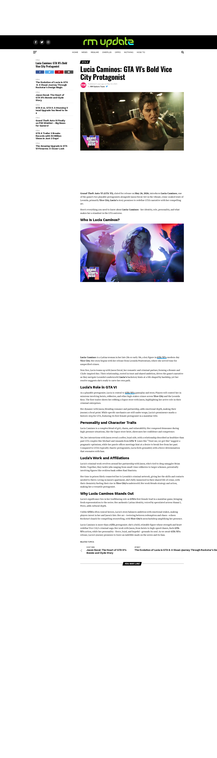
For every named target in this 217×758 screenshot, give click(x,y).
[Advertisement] (108, 17)
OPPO (118, 52)
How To (141, 52)
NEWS (84, 52)
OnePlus (107, 52)
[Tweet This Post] (49, 72)
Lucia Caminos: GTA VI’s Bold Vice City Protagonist (51, 64)
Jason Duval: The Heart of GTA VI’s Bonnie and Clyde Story (50, 97)
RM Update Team (97, 86)
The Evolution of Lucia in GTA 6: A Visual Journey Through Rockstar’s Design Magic (52, 85)
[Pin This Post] (59, 72)
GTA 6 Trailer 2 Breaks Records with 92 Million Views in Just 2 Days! (48, 136)
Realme (95, 52)
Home (75, 52)
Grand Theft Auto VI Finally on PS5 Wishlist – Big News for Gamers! (50, 123)
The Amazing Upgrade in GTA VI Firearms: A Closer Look (51, 147)
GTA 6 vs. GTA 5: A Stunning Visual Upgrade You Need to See (52, 110)
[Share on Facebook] (40, 72)
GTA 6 (38, 60)
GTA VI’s (162, 357)
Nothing (128, 52)
